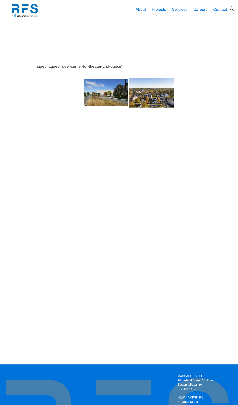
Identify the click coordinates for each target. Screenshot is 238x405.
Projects (159, 9)
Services (180, 9)
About (141, 9)
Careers (200, 9)
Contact (220, 9)
